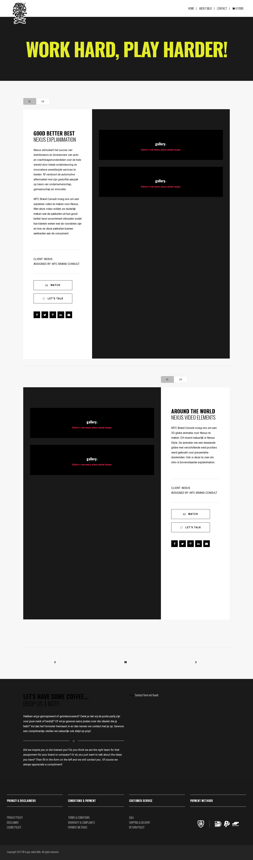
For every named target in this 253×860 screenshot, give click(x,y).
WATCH (55, 285)
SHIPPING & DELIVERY (139, 822)
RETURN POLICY (136, 827)
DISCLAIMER (13, 822)
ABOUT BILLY (205, 8)
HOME (191, 8)
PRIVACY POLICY (15, 817)
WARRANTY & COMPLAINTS (81, 822)
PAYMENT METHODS (77, 827)
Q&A (131, 817)
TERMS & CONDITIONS (79, 817)
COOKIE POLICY (14, 827)
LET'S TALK (55, 298)
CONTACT (222, 8)
